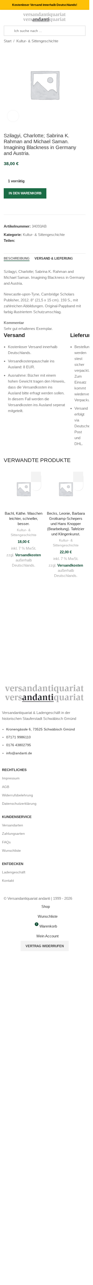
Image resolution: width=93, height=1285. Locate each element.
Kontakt (8, 880)
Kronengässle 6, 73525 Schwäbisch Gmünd (40, 729)
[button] (36, 477)
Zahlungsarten (13, 834)
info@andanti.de (19, 753)
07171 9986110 (18, 737)
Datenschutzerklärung (19, 803)
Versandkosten (28, 555)
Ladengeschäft (13, 872)
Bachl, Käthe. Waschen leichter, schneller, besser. (23, 518)
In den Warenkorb (25, 193)
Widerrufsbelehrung (17, 795)
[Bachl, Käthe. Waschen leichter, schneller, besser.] (23, 488)
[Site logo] (44, 17)
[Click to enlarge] (13, 116)
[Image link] (45, 693)
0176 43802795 (18, 745)
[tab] (17, 258)
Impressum (11, 778)
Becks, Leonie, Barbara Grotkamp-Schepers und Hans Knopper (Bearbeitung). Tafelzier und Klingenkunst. (66, 523)
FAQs (6, 842)
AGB (5, 787)
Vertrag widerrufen (45, 946)
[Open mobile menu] (5, 17)
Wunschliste (11, 850)
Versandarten (12, 825)
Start (7, 41)
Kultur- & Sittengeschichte (37, 41)
